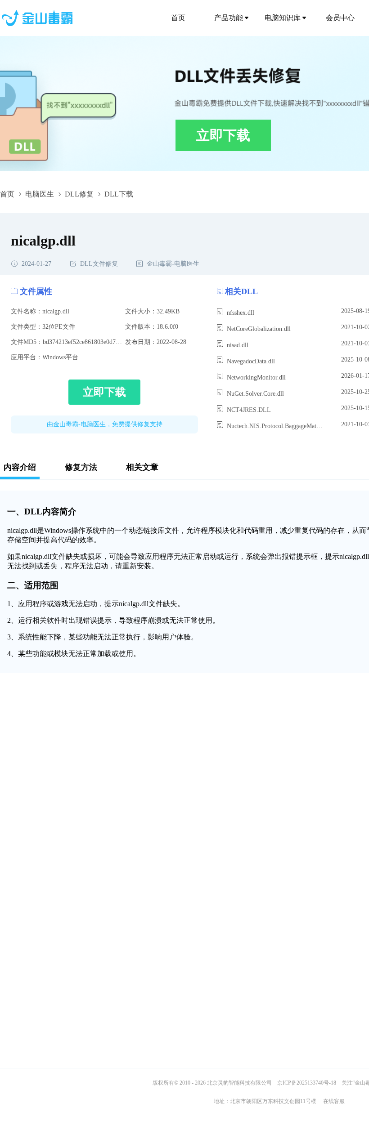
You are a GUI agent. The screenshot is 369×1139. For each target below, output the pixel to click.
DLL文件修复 (99, 263)
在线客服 (334, 1101)
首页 (178, 18)
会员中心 (340, 18)
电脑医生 (39, 194)
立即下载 (223, 135)
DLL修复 (79, 194)
